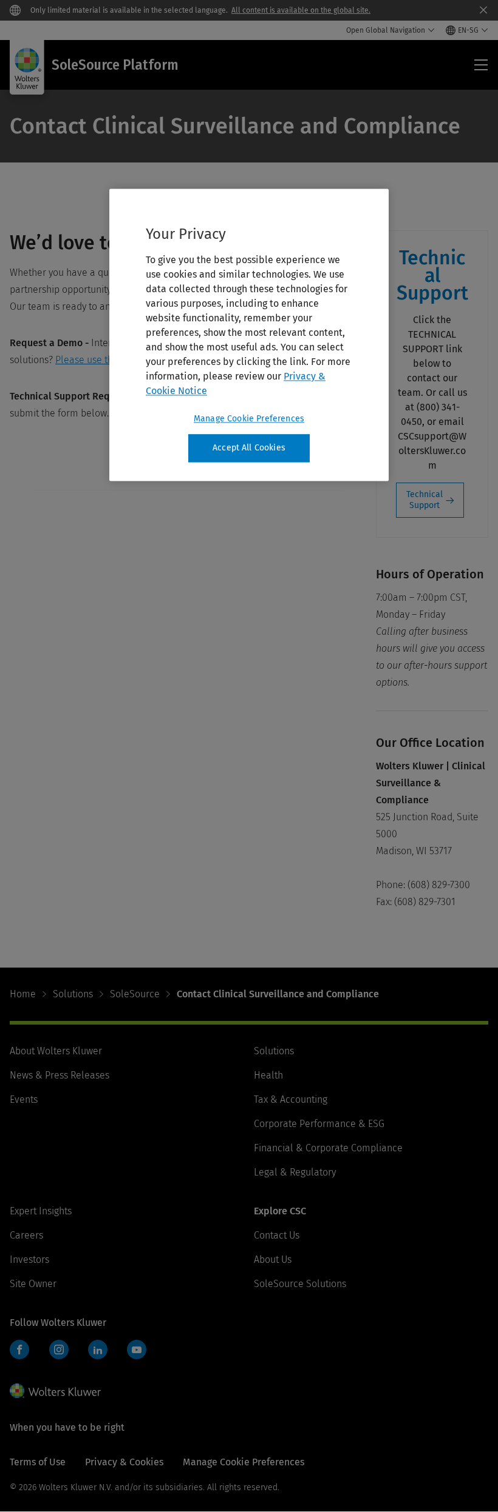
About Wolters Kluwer (56, 1051)
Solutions (73, 994)
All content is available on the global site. (300, 10)
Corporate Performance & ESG (319, 1123)
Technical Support (424, 499)
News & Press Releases (59, 1075)
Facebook (19, 1349)
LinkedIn (97, 1349)
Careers (26, 1235)
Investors (29, 1259)
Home (23, 994)
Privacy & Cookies (124, 1462)
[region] (249, 335)
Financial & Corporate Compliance (328, 1148)
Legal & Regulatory (295, 1172)
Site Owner (33, 1284)
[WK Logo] (55, 1390)
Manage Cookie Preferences (249, 418)
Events (24, 1099)
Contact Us (276, 1235)
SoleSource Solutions (300, 1284)
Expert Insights (41, 1211)
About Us (273, 1259)
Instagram (59, 1349)
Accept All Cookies (249, 448)
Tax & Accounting (290, 1099)
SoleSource (135, 994)
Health (268, 1075)
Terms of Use (38, 1462)
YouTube (136, 1349)
